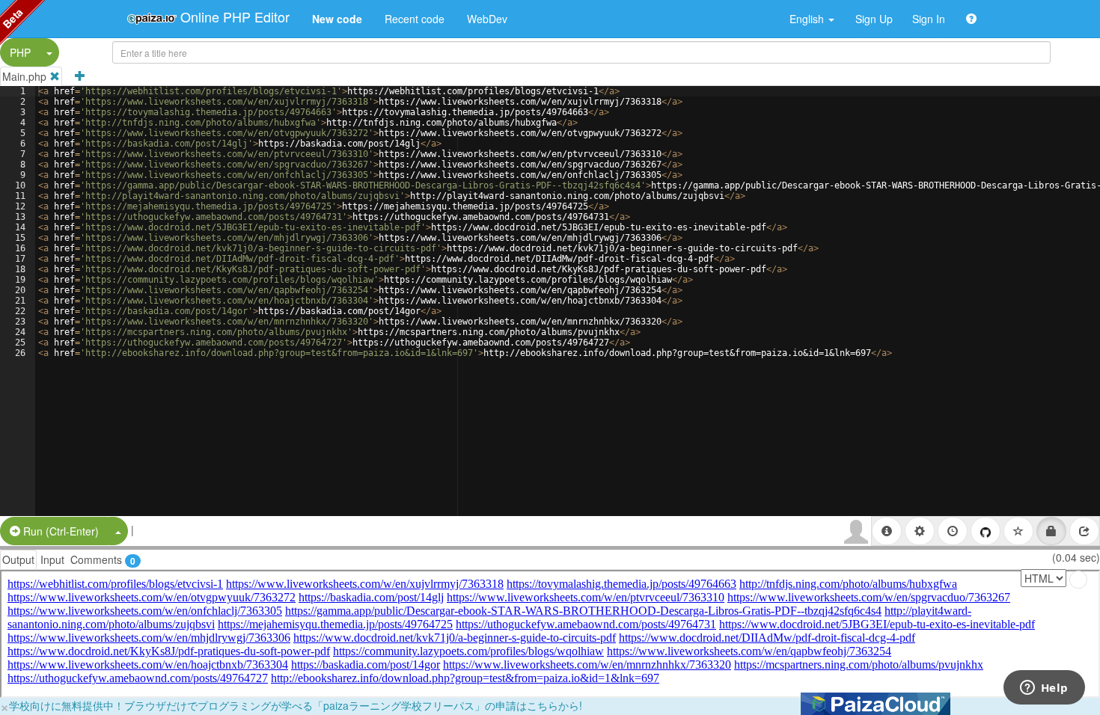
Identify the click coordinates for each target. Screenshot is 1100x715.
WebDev (487, 18)
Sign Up (874, 18)
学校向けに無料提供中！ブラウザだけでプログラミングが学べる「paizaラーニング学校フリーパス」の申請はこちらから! (295, 705)
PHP (20, 52)
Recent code (414, 18)
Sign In (928, 18)
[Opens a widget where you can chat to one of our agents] (1044, 689)
